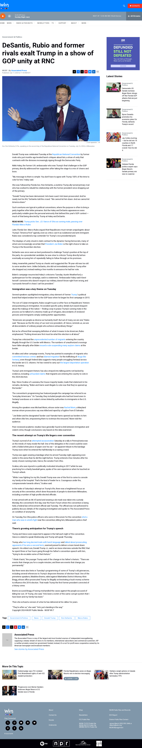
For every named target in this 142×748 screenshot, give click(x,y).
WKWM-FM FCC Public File (88, 727)
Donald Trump (50, 618)
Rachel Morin (70, 407)
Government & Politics (12, 37)
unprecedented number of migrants (50, 339)
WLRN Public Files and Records (119, 710)
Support (62, 23)
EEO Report (113, 715)
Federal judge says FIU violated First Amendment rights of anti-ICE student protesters (31, 673)
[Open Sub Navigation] (13, 23)
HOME (2, 23)
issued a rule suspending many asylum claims (60, 345)
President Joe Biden (54, 244)
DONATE (136, 6)
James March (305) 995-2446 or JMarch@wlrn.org (120, 724)
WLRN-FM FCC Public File (87, 725)
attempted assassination (43, 441)
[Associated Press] (7, 640)
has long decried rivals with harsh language (42, 542)
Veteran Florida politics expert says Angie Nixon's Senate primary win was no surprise (129, 169)
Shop (81, 710)
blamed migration (51, 356)
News (36, 618)
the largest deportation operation (74, 362)
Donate (51, 720)
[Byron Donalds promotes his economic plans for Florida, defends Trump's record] (113, 113)
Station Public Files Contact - (119, 719)
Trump (74, 294)
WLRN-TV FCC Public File (87, 723)
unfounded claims (37, 374)
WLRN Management (116, 727)
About (74, 23)
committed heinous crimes (24, 356)
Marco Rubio (83, 618)
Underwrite (53, 725)
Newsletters (43, 23)
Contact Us (52, 715)
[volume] (9, 16)
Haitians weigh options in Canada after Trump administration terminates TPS (122, 673)
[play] (3, 16)
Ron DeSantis (66, 618)
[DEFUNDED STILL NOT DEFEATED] (123, 53)
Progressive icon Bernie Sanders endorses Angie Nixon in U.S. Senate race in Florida (30, 689)
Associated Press (19, 70)
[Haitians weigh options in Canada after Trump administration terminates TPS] (101, 674)
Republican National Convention (66, 154)
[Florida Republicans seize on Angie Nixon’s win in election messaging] (55, 674)
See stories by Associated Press (29, 649)
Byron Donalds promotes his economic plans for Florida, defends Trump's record (129, 119)
